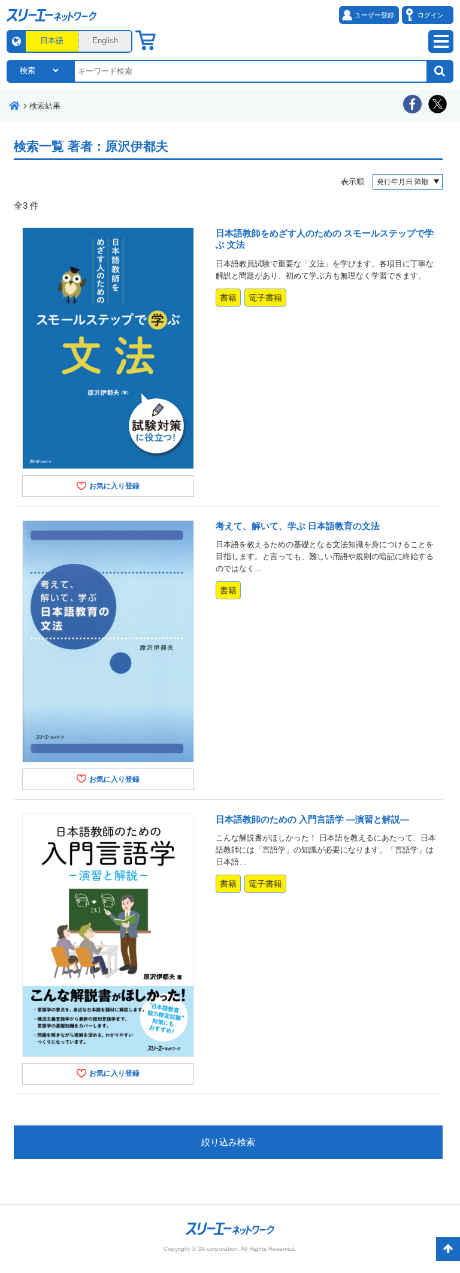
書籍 (228, 297)
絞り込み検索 (228, 1142)
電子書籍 (265, 297)
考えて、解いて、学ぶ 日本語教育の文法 (298, 526)
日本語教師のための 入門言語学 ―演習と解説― (312, 819)
